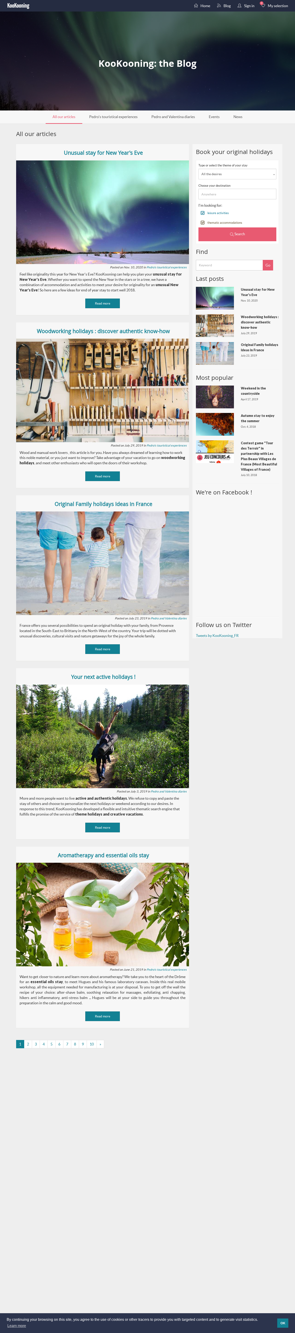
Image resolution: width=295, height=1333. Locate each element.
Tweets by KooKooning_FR (217, 635)
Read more (102, 303)
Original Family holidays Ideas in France (103, 504)
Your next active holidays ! (103, 676)
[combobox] (237, 174)
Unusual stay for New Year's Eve (103, 152)
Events (214, 116)
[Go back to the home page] (18, 6)
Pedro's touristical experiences (113, 116)
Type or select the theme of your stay (223, 165)
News (237, 116)
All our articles (64, 116)
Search (239, 234)
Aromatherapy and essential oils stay (103, 855)
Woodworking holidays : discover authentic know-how (103, 331)
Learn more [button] (16, 1326)
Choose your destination (214, 185)
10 (92, 1044)
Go (268, 265)
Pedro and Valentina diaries (173, 116)
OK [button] (282, 1323)
